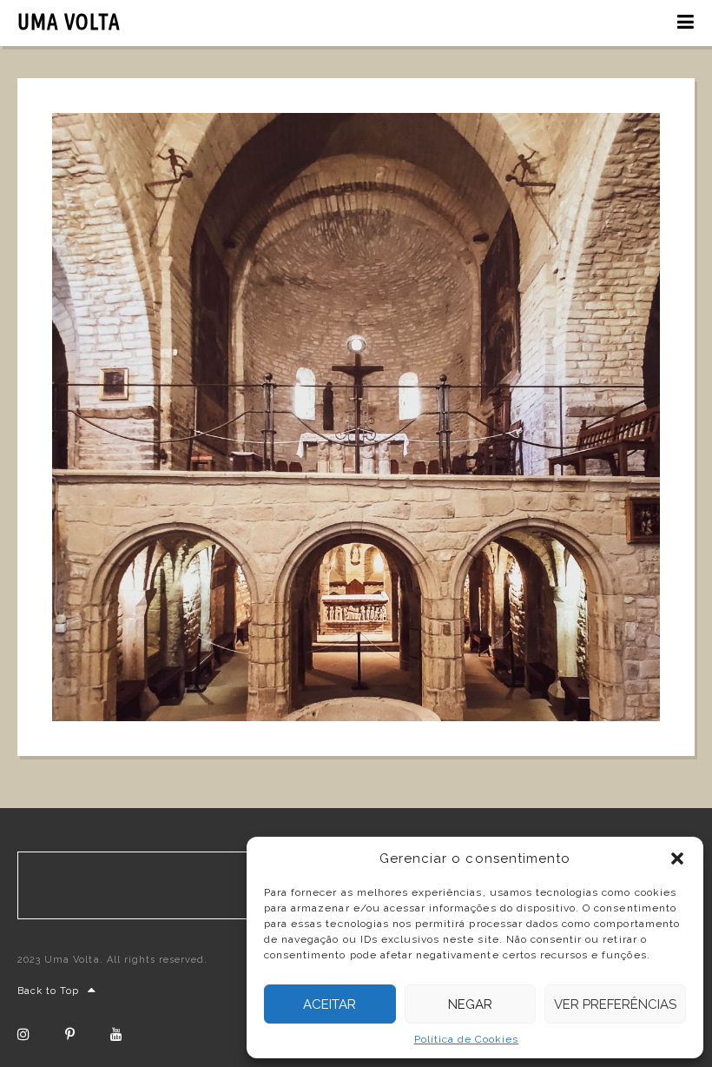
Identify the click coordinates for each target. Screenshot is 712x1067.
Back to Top (48, 991)
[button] (677, 858)
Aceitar (329, 1004)
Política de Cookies (466, 1039)
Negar (470, 1004)
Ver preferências (615, 1004)
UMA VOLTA (69, 22)
